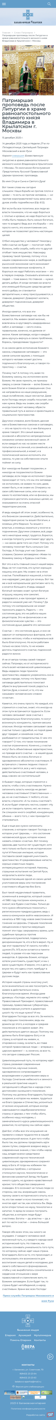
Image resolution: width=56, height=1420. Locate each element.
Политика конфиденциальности (28, 1408)
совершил (18, 155)
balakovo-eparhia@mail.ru (28, 1382)
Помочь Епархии (20, 1340)
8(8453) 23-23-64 (28, 1374)
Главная (6, 32)
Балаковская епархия (28, 22)
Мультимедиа (42, 1335)
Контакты (40, 1340)
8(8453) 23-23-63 (28, 1378)
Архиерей (25, 1335)
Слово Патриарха (23, 32)
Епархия (10, 1335)
